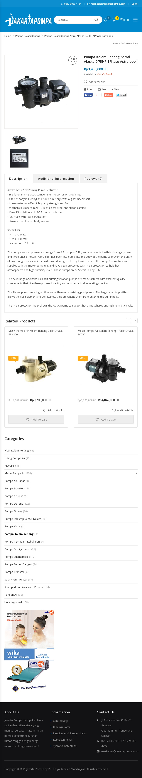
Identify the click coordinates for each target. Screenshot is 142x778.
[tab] (18, 178)
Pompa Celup (12, 496)
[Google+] (98, 95)
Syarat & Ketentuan (65, 746)
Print (89, 89)
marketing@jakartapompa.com (108, 3)
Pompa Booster (14, 488)
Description (18, 179)
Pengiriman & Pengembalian (70, 733)
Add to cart (39, 419)
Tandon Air (11, 594)
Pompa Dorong (13, 503)
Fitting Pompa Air (14, 458)
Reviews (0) (93, 179)
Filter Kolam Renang (16, 450)
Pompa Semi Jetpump (17, 549)
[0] (106, 20)
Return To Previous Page (125, 43)
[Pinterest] (108, 95)
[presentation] (128, 320)
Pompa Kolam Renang (27, 36)
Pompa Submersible (16, 556)
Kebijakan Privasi (63, 739)
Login (135, 3)
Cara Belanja (60, 720)
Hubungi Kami (61, 727)
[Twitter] (121, 95)
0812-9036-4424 (72, 3)
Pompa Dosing (13, 511)
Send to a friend (110, 89)
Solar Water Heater (15, 579)
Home (7, 36)
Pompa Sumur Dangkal (18, 564)
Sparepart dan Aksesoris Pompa (23, 587)
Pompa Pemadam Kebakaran (22, 541)
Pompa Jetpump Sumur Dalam (22, 519)
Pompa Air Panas (14, 481)
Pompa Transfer (14, 572)
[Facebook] (88, 95)
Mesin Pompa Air (14, 473)
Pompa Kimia (12, 526)
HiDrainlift (10, 465)
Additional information (56, 179)
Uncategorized (13, 602)
